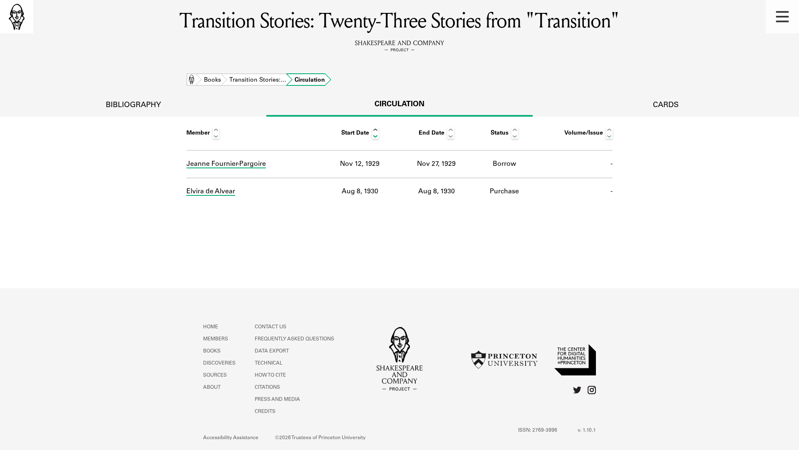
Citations (267, 387)
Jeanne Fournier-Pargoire (226, 164)
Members (215, 339)
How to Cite (270, 375)
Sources (215, 375)
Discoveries (219, 363)
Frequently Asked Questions (294, 339)
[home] (16, 16)
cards (666, 105)
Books (212, 80)
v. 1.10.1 (587, 430)
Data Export (272, 351)
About (212, 387)
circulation (399, 104)
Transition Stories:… (257, 80)
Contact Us (270, 327)
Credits (265, 411)
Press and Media (277, 399)
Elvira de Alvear (210, 191)
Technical (269, 363)
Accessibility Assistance (230, 437)
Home (191, 80)
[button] (782, 16)
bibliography (133, 105)
